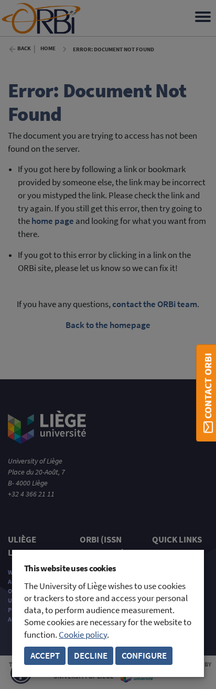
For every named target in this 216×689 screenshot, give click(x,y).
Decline (90, 655)
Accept (45, 655)
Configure (144, 655)
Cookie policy (83, 634)
